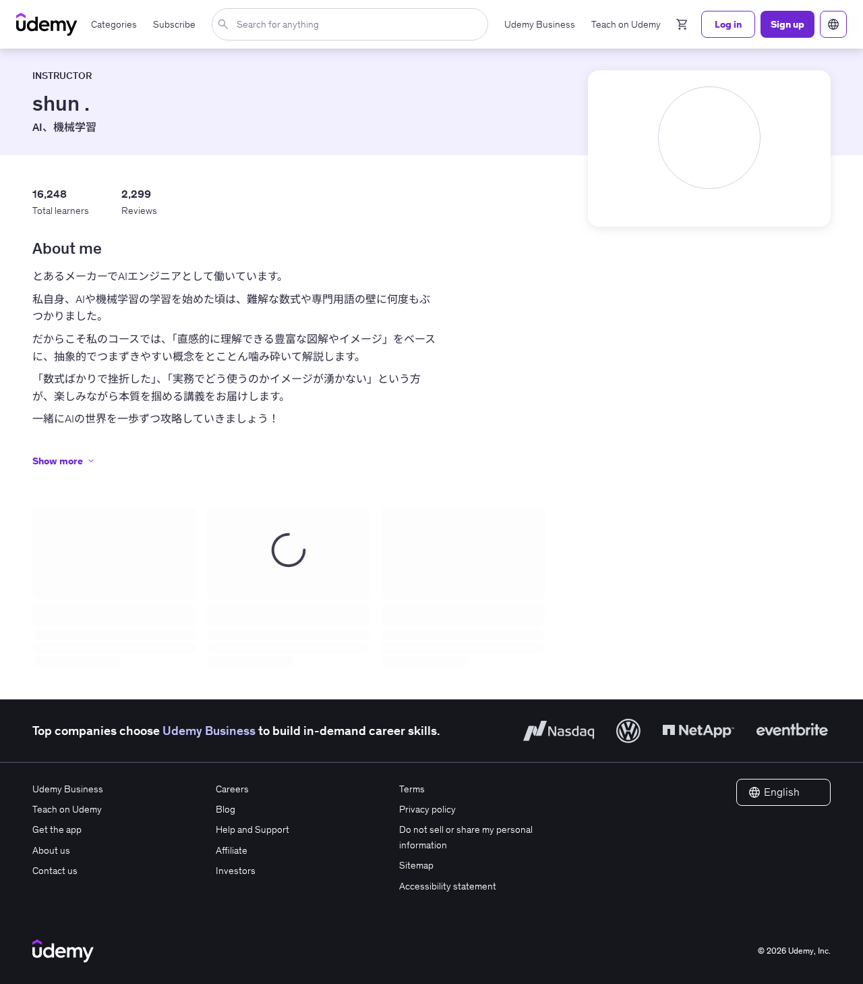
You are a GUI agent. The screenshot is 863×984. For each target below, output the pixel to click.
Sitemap (416, 865)
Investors (236, 871)
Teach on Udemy (67, 809)
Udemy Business (209, 730)
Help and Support (252, 829)
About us (51, 850)
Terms (412, 789)
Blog (225, 809)
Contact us (55, 871)
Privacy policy (427, 809)
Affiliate (231, 850)
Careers (232, 789)
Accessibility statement (447, 886)
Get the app (57, 829)
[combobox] (352, 24)
